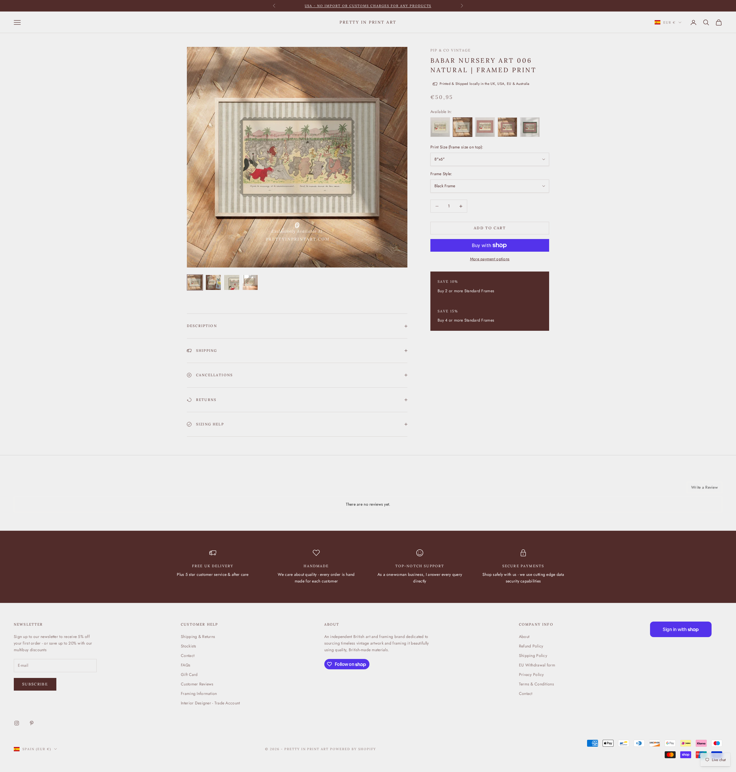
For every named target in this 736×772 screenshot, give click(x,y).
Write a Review (704, 487)
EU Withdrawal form (537, 665)
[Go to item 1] (195, 282)
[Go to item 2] (213, 282)
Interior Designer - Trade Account (210, 703)
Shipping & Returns (198, 636)
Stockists (188, 646)
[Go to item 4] (250, 282)
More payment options (490, 259)
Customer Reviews (197, 684)
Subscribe (35, 684)
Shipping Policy (533, 655)
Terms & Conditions (536, 684)
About (524, 636)
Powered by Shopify (353, 749)
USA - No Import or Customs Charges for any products (368, 6)
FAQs (185, 665)
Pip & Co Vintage (450, 50)
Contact (187, 655)
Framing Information (199, 693)
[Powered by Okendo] (40, 489)
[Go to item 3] (232, 282)
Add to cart (490, 228)
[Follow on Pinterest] (31, 723)
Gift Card (189, 674)
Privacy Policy (531, 674)
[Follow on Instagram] (17, 723)
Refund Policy (531, 646)
